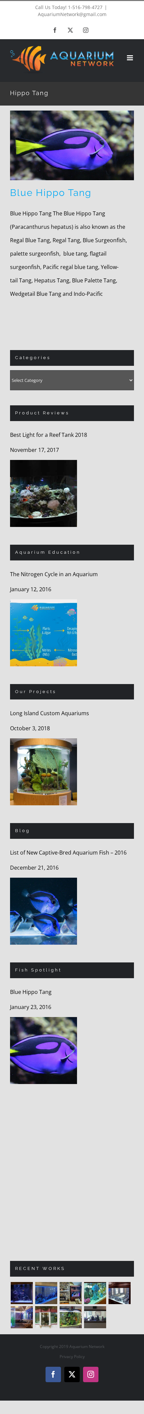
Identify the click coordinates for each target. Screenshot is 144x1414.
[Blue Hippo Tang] (72, 145)
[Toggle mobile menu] (130, 57)
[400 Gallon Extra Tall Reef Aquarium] (21, 1293)
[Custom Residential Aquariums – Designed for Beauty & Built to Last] (21, 1317)
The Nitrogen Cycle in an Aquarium (54, 574)
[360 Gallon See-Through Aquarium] (46, 1293)
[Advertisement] (72, 1174)
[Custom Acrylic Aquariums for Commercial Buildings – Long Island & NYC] (46, 1317)
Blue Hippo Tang (50, 192)
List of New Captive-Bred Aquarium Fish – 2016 (68, 852)
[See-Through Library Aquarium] (94, 1317)
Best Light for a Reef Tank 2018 (48, 435)
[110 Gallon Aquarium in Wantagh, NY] (70, 1293)
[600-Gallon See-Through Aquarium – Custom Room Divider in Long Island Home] (119, 1293)
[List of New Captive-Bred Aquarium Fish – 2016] (43, 911)
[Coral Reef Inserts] (70, 1317)
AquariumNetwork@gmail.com (72, 14)
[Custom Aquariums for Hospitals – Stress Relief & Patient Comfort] (94, 1293)
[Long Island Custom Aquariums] (43, 771)
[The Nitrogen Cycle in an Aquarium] (43, 632)
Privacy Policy (72, 1356)
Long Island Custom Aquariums (49, 713)
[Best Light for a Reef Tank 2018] (43, 493)
